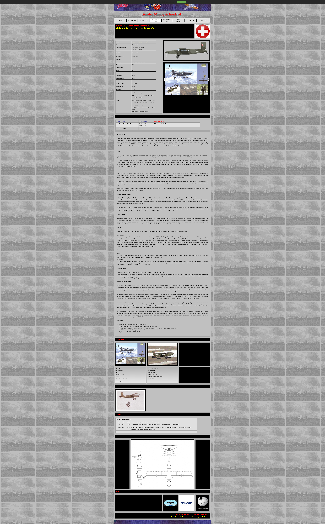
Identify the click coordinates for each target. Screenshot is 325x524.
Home (120, 20)
